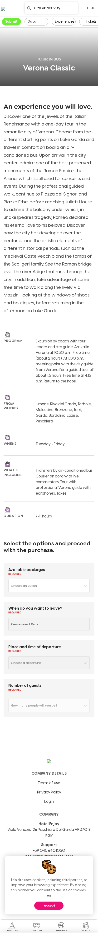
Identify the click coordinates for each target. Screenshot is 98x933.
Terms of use (49, 783)
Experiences (64, 21)
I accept (49, 905)
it (87, 8)
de (92, 8)
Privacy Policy (49, 792)
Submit (11, 21)
